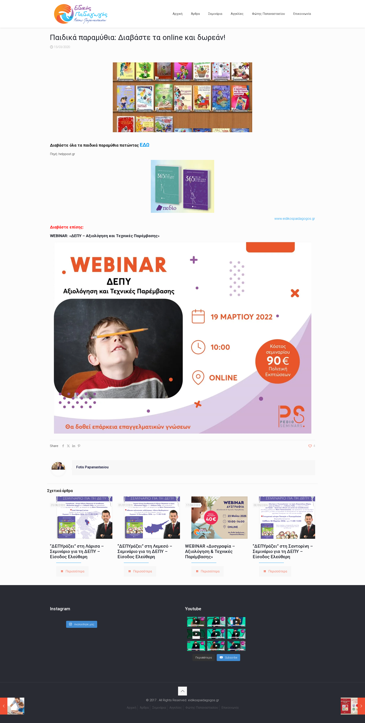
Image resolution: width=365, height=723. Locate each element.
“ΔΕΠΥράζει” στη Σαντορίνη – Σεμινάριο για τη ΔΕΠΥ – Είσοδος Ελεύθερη (283, 551)
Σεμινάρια (159, 707)
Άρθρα (144, 707)
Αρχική (131, 707)
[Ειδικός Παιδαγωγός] (80, 13)
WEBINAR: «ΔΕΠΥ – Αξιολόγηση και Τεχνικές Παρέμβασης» (104, 236)
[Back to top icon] (182, 691)
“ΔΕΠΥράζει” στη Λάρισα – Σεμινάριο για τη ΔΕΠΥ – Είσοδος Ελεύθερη (77, 551)
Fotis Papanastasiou (92, 467)
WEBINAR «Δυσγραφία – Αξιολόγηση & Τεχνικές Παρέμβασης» (210, 551)
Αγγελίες (175, 707)
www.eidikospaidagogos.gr (294, 219)
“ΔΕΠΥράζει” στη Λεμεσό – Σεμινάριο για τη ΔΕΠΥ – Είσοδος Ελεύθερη (144, 551)
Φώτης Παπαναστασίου (201, 707)
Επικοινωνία (230, 707)
